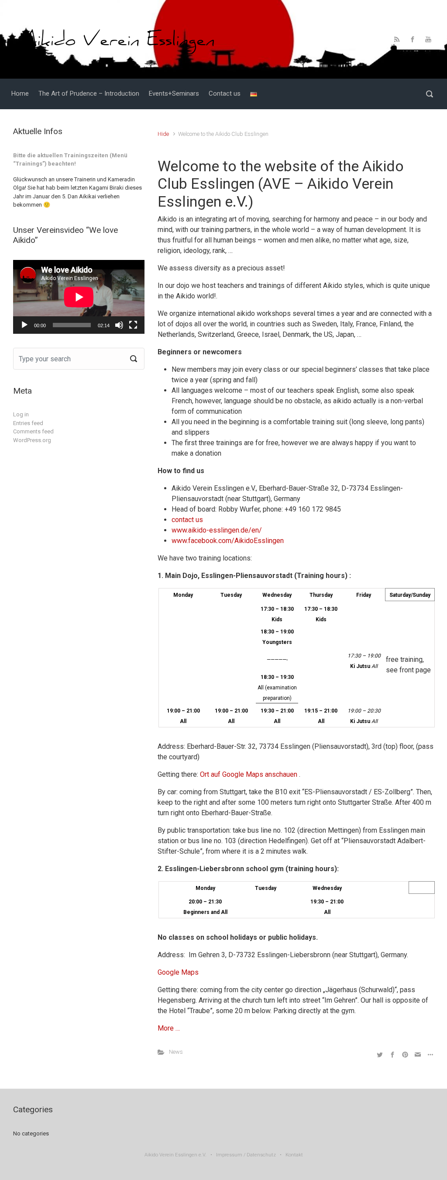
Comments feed (33, 431)
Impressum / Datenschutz (246, 1155)
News (176, 1052)
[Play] (24, 325)
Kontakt (294, 1155)
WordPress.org (32, 440)
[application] (78, 297)
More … (169, 1028)
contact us (187, 520)
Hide (163, 134)
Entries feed (28, 423)
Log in (21, 414)
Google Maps (178, 972)
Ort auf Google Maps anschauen (248, 774)
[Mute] (119, 325)
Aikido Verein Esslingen (170, 1155)
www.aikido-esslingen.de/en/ (217, 530)
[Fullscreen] (133, 325)
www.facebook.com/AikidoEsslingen (228, 540)
